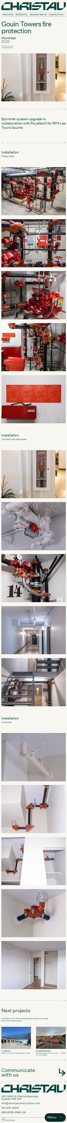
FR (3, 1119)
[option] (3, 1119)
